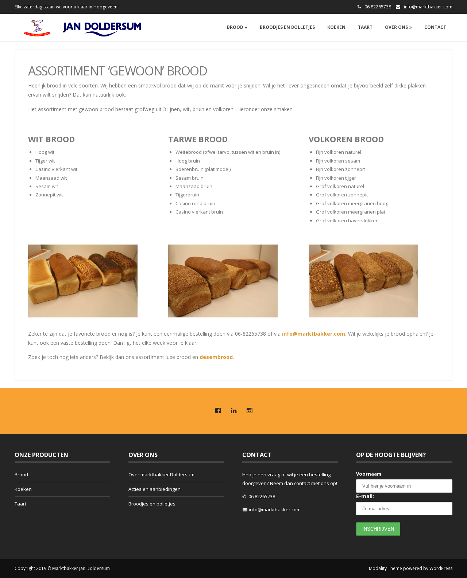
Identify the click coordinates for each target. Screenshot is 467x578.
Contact (435, 27)
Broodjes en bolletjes (287, 27)
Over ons (398, 27)
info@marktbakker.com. (314, 333)
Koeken (336, 27)
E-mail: (365, 496)
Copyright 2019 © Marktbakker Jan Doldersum (62, 568)
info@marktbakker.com (428, 7)
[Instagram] (249, 411)
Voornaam (368, 473)
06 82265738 (261, 496)
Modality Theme (385, 568)
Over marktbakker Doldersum (161, 474)
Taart (365, 27)
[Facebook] (218, 411)
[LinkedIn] (233, 411)
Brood (237, 27)
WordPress (440, 568)
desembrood (216, 357)
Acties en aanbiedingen (154, 489)
